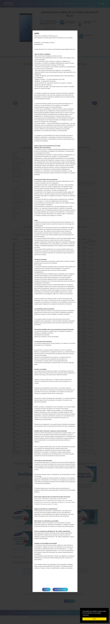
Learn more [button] (86, 615)
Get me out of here (60, 589)
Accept (46, 589)
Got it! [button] (94, 618)
